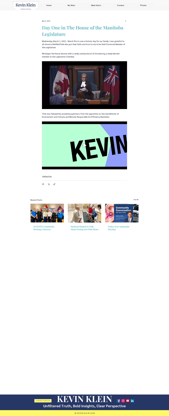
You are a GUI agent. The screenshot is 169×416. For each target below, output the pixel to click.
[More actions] (125, 21)
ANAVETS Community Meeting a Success (43, 228)
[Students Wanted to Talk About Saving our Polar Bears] (84, 213)
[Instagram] (123, 400)
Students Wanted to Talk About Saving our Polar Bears (84, 228)
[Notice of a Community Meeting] (122, 213)
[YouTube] (127, 400)
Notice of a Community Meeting (118, 228)
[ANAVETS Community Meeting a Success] (47, 213)
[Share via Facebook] (43, 184)
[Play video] (84, 85)
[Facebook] (118, 400)
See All (136, 199)
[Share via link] (54, 184)
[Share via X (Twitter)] (49, 184)
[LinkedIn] (132, 400)
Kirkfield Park (47, 176)
